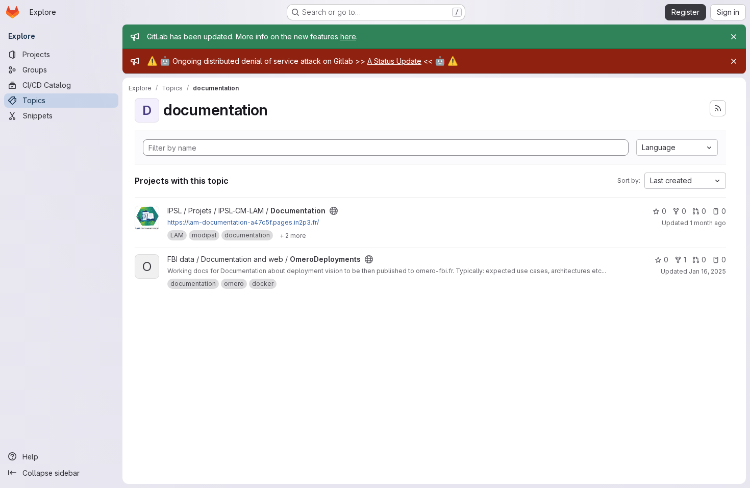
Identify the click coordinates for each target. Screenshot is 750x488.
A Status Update (394, 61)
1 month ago (708, 223)
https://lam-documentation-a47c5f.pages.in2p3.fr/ (243, 222)
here (348, 36)
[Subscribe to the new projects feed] (718, 108)
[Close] (734, 37)
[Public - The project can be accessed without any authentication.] (334, 211)
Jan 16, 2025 (707, 271)
